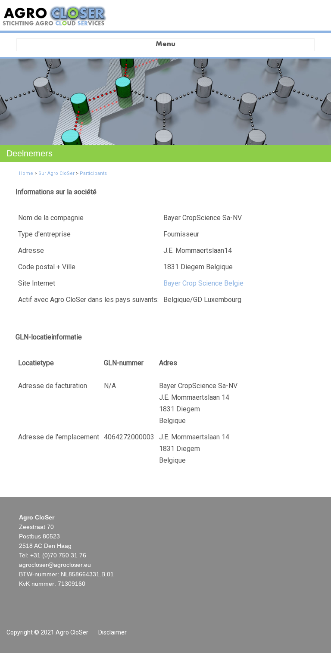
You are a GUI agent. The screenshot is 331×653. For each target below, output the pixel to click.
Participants (93, 173)
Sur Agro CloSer (56, 173)
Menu (165, 44)
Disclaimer (112, 632)
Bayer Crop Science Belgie (203, 283)
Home (26, 173)
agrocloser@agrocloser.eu (55, 564)
